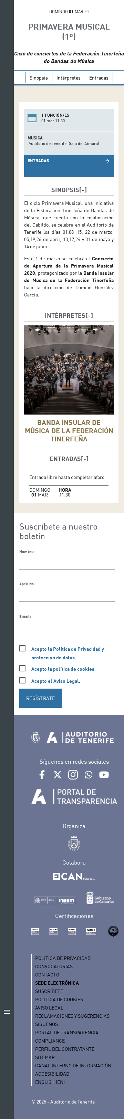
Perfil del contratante (64, 1049)
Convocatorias (54, 966)
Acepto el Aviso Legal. (55, 681)
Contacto (47, 974)
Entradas (98, 78)
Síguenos (46, 1024)
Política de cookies (59, 999)
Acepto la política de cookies (62, 669)
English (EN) (50, 1082)
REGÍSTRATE (40, 698)
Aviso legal (49, 1008)
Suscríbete (49, 991)
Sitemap (45, 1057)
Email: (25, 616)
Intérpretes (68, 78)
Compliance (50, 1041)
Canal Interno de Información (73, 1065)
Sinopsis (39, 78)
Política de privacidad (63, 958)
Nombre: (26, 551)
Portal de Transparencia (67, 1032)
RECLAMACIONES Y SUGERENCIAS (72, 1016)
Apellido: (27, 584)
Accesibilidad (52, 1074)
